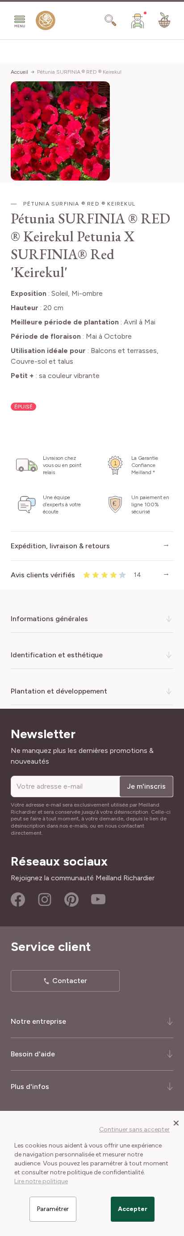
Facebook (18, 899)
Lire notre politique (41, 1181)
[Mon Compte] (137, 20)
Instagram (45, 899)
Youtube (98, 899)
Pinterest (71, 899)
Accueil (19, 72)
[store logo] (45, 22)
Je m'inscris (146, 786)
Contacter (69, 980)
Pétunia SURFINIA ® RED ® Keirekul (79, 72)
